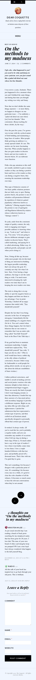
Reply (27, 581)
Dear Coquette (18, 17)
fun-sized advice (24, 398)
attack (19, 416)
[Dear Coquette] (18, 11)
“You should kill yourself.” (16, 305)
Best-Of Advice (11, 44)
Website (9, 648)
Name (8, 630)
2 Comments (25, 63)
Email (8, 639)
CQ (18, 63)
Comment (10, 601)
